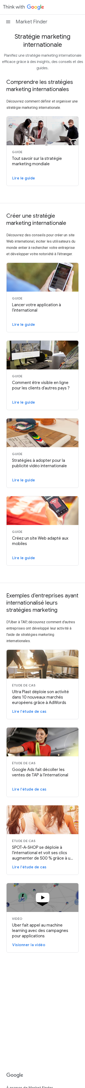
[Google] (14, 1075)
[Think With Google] (23, 7)
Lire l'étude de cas (29, 711)
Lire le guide (23, 178)
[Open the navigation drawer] (8, 21)
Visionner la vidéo (28, 945)
